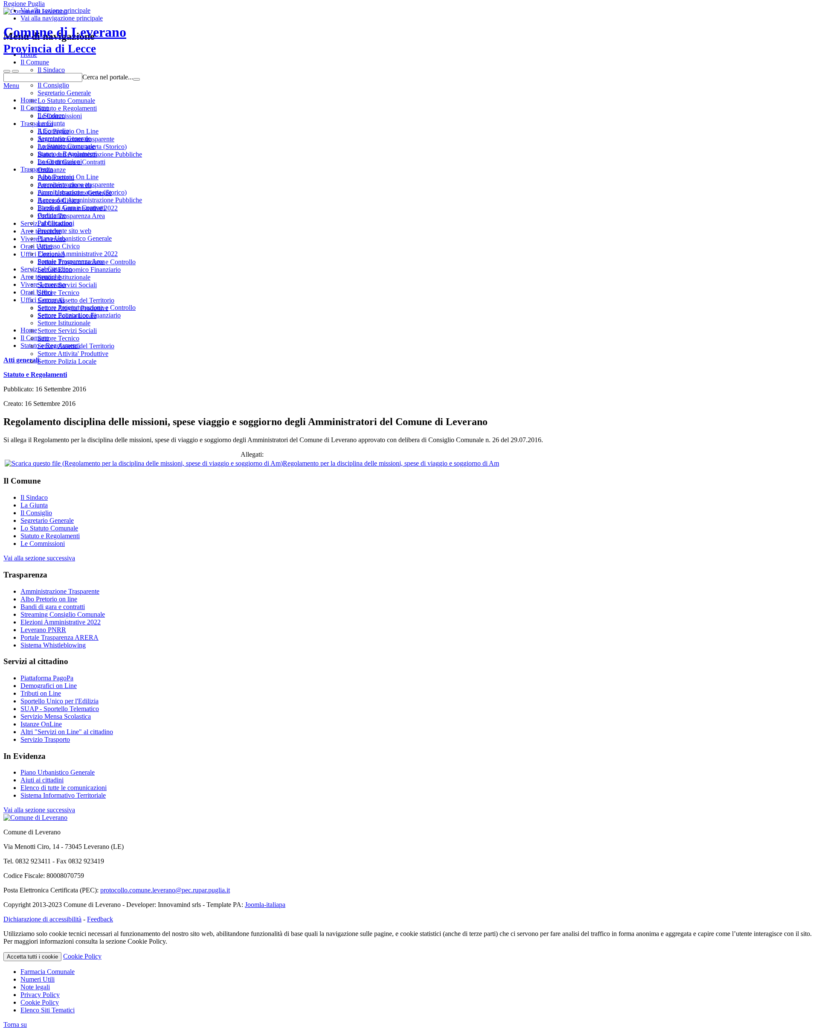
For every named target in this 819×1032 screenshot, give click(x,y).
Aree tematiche (40, 276)
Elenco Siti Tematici (47, 1010)
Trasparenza (36, 169)
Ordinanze (52, 215)
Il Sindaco (51, 115)
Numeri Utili (37, 979)
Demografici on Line (48, 685)
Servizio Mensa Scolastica (55, 716)
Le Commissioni (60, 161)
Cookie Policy (82, 956)
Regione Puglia (24, 3)
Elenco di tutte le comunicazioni (63, 787)
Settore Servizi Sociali (67, 330)
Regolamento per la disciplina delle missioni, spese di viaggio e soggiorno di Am (391, 463)
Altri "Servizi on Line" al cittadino (66, 731)
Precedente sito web (64, 230)
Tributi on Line (40, 693)
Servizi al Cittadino (46, 269)
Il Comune (34, 107)
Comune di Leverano (64, 39)
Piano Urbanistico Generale (75, 238)
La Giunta (51, 123)
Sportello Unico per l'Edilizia (59, 701)
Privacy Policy (40, 994)
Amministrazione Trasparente (59, 591)
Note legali (35, 987)
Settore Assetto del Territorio (76, 346)
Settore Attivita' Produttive (73, 353)
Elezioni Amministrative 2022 (78, 253)
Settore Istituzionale (64, 323)
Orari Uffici (36, 292)
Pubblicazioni (56, 223)
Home (28, 100)
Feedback (100, 919)
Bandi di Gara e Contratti (71, 207)
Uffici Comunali (42, 299)
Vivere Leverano (43, 284)
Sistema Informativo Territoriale (63, 795)
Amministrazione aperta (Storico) (82, 192)
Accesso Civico (59, 246)
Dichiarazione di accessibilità (42, 919)
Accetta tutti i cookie (32, 956)
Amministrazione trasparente (76, 184)
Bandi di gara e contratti (52, 606)
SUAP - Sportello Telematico (59, 708)
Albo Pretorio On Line (68, 177)
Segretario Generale (64, 138)
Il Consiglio (53, 130)
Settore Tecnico (58, 338)
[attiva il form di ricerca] (6, 71)
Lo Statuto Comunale (66, 146)
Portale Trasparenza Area (71, 261)
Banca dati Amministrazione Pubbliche (90, 200)
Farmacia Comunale (47, 971)
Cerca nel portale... (107, 77)
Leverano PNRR (43, 629)
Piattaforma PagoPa (46, 678)
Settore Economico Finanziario (79, 315)
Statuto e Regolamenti (67, 153)
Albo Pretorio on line (48, 599)
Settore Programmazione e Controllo (87, 307)
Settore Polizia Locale (67, 361)
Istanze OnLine (41, 724)
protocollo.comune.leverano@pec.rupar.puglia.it (165, 890)
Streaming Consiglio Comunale (62, 614)
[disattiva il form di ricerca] (15, 71)
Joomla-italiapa (265, 904)
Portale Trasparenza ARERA (59, 637)
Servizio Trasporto (45, 739)
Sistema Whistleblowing (53, 645)
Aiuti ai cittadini (42, 780)
